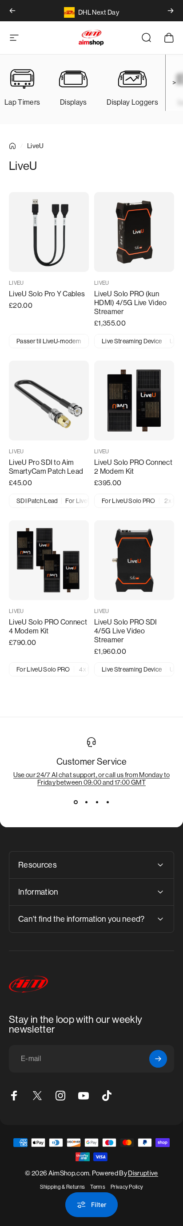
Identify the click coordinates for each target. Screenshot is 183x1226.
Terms (97, 1187)
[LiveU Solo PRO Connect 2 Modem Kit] (134, 400)
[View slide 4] (107, 802)
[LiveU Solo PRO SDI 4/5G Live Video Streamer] (134, 560)
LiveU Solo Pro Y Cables (47, 294)
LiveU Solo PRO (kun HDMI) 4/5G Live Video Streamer (130, 303)
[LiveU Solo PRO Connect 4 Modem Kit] (49, 560)
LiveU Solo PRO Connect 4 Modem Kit (48, 626)
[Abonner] (158, 1059)
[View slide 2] (86, 802)
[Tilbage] (12, 10)
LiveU (16, 283)
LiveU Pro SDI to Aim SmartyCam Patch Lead (46, 466)
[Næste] (170, 10)
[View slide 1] (75, 802)
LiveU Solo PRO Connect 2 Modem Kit (133, 466)
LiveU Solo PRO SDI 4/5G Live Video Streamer (125, 631)
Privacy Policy (127, 1187)
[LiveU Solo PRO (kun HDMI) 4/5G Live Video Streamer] (134, 232)
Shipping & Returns (62, 1187)
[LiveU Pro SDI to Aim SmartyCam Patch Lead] (49, 400)
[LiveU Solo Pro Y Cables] (49, 232)
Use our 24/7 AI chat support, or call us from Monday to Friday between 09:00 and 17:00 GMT (91, 778)
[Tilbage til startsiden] (12, 145)
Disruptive (143, 1173)
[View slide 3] (97, 802)
